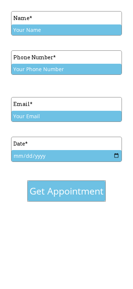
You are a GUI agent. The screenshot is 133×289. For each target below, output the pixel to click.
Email (23, 103)
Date (20, 143)
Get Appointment (66, 191)
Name (22, 17)
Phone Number (34, 57)
